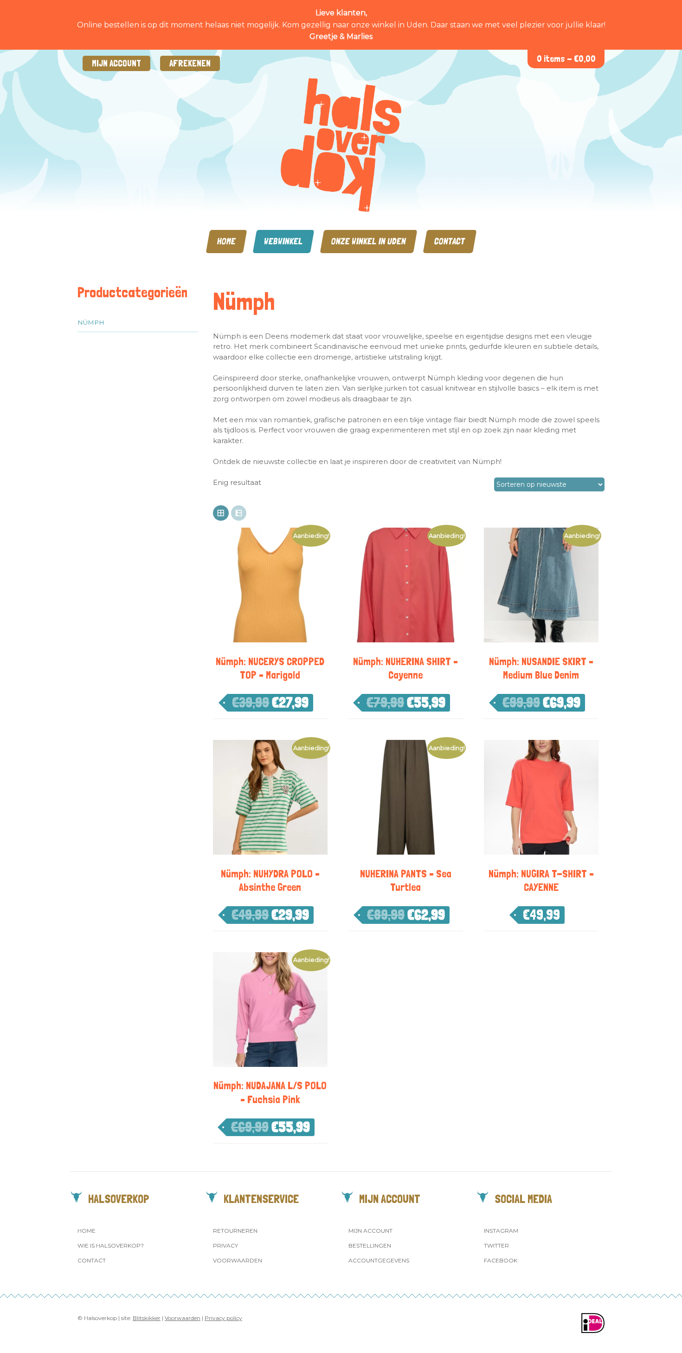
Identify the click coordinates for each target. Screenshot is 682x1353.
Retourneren (235, 1230)
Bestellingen (369, 1245)
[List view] (239, 513)
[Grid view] (221, 513)
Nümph (90, 322)
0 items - (566, 58)
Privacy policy (223, 1317)
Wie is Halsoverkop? (110, 1245)
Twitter (496, 1245)
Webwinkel (283, 241)
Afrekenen (190, 63)
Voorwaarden (237, 1260)
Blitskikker (147, 1317)
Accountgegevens (378, 1260)
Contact (449, 241)
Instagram (501, 1230)
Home (226, 241)
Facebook (500, 1260)
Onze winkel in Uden (368, 241)
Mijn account (116, 63)
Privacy (225, 1245)
